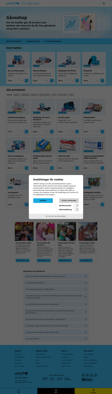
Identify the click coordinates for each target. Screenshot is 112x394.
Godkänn (43, 200)
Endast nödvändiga (69, 200)
